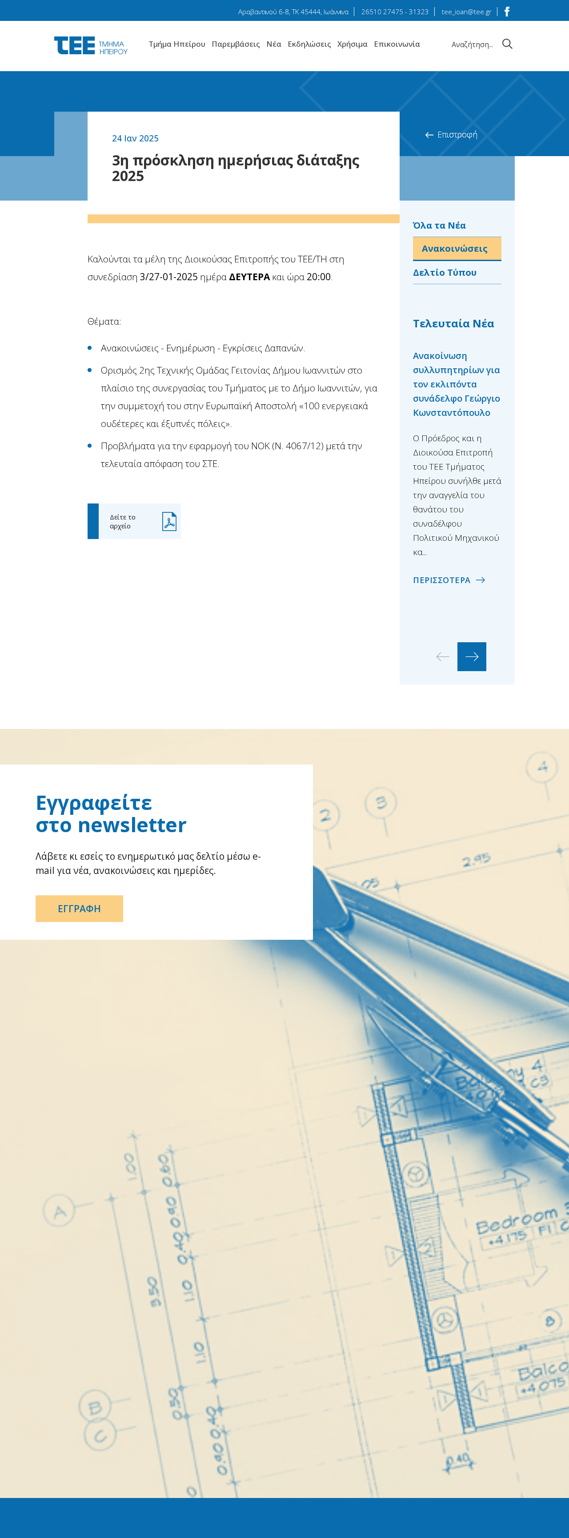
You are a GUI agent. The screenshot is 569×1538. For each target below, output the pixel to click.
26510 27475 (382, 11)
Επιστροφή (457, 134)
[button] (471, 656)
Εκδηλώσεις (309, 44)
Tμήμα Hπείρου (176, 44)
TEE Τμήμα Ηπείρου (91, 45)
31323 (419, 11)
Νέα (273, 44)
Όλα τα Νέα (439, 225)
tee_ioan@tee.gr (467, 11)
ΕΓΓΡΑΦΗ (79, 908)
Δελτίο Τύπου (445, 272)
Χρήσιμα (352, 44)
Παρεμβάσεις (236, 44)
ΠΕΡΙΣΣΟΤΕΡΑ (442, 580)
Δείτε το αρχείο (123, 521)
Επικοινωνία (397, 44)
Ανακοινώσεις (455, 248)
